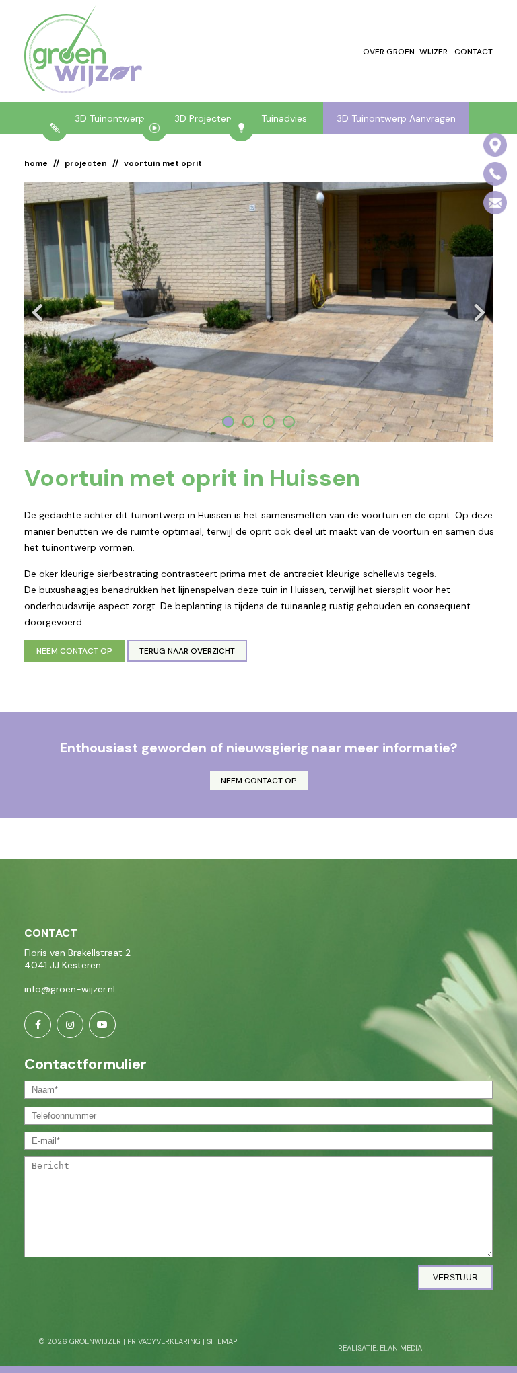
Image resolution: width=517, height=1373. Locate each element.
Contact (473, 51)
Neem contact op (74, 650)
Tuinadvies (284, 118)
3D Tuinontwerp (110, 118)
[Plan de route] (495, 145)
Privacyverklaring (164, 1341)
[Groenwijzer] (83, 51)
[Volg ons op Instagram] (70, 1024)
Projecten (86, 163)
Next (476, 312)
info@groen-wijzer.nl (69, 989)
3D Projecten (203, 118)
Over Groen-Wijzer (405, 51)
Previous (41, 312)
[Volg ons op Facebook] (37, 1024)
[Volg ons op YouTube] (102, 1024)
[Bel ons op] (495, 174)
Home (36, 163)
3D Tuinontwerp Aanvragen (396, 118)
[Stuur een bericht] (495, 202)
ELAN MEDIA (401, 1348)
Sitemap (222, 1341)
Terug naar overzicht (187, 650)
